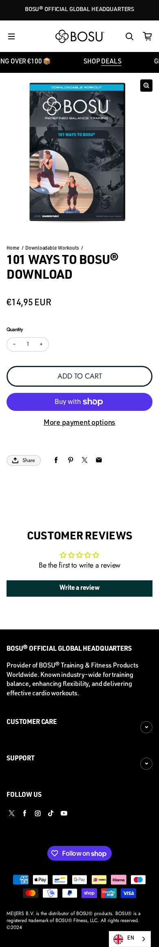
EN (130, 938)
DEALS (105, 62)
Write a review (79, 588)
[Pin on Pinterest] (70, 460)
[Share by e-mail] (99, 460)
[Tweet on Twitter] (85, 460)
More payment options (79, 423)
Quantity (15, 329)
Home (13, 248)
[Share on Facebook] (56, 460)
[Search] (130, 36)
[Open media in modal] (146, 85)
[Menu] (11, 36)
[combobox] (130, 939)
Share (28, 460)
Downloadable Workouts (52, 248)
